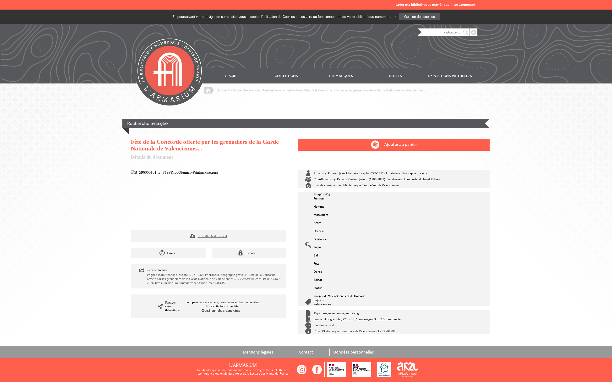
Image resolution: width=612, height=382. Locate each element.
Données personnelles (353, 352)
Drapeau (319, 231)
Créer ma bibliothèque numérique (422, 5)
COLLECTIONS (286, 76)
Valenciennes (322, 304)
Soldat (318, 280)
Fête (316, 263)
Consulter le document (212, 236)
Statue (318, 288)
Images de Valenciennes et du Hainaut (339, 296)
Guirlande (320, 239)
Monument (321, 215)
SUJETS (395, 76)
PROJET (231, 76)
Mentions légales (258, 352)
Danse (318, 272)
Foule (317, 247)
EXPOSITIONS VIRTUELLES (450, 76)
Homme (319, 207)
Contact (306, 352)
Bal (316, 255)
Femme (319, 198)
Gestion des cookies (419, 16)
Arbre (317, 223)
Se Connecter (464, 5)
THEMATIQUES (341, 76)
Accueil (222, 90)
